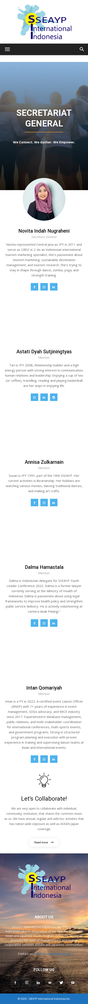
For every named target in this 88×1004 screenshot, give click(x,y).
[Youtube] (73, 983)
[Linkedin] (53, 287)
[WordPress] (53, 397)
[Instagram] (44, 287)
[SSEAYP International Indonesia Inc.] (44, 22)
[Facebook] (34, 287)
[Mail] (49, 983)
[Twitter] (61, 983)
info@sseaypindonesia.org (52, 954)
